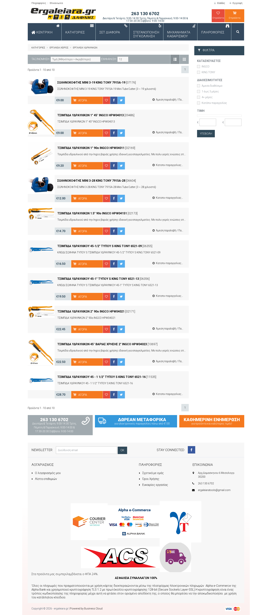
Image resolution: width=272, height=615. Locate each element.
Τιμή (200, 111)
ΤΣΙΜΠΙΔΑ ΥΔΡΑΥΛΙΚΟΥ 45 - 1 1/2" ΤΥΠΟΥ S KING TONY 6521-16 (101, 377)
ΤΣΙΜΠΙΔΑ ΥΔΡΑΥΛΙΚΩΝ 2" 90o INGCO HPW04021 (91, 311)
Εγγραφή (237, 3)
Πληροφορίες (38, 3)
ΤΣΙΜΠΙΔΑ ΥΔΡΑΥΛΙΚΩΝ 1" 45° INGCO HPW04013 (90, 115)
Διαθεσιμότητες (209, 80)
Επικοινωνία (56, 3)
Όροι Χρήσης (150, 479)
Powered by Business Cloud (86, 608)
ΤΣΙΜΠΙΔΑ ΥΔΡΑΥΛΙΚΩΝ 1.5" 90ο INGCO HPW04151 (92, 213)
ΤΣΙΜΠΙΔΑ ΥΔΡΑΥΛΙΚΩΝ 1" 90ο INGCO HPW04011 (91, 148)
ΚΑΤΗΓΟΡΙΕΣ (38, 47)
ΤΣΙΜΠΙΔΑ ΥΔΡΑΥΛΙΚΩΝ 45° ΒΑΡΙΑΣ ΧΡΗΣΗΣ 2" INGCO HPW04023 (102, 344)
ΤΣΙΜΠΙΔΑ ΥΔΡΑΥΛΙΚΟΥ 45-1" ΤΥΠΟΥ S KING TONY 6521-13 (98, 279)
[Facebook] (191, 449)
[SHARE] (114, 100)
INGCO (205, 66)
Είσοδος (221, 3)
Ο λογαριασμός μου (47, 473)
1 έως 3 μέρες (210, 91)
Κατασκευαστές (209, 61)
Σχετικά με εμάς (153, 473)
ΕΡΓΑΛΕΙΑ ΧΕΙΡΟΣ (59, 47)
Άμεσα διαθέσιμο (212, 85)
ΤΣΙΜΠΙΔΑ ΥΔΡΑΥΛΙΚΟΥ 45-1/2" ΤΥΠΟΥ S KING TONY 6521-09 (99, 246)
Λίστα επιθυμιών (45, 479)
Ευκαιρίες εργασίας (155, 485)
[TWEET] (121, 100)
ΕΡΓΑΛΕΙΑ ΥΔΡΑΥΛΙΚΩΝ (85, 47)
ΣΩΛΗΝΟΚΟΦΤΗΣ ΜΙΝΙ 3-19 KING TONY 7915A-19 (91, 82)
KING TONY (208, 72)
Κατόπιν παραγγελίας (214, 102)
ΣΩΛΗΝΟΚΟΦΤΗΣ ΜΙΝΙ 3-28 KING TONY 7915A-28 (91, 180)
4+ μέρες (207, 97)
